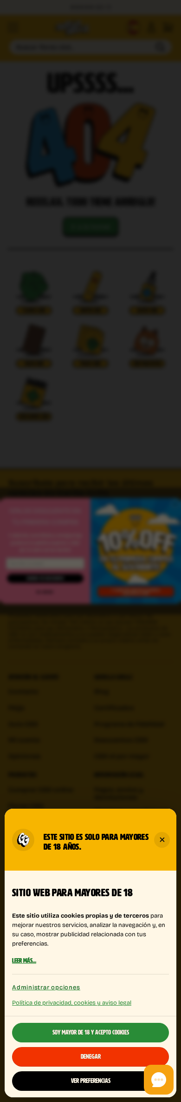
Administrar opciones (46, 987)
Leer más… (24, 961)
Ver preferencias (90, 1081)
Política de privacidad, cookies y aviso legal (71, 1002)
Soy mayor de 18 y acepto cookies (90, 1032)
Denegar (91, 1057)
